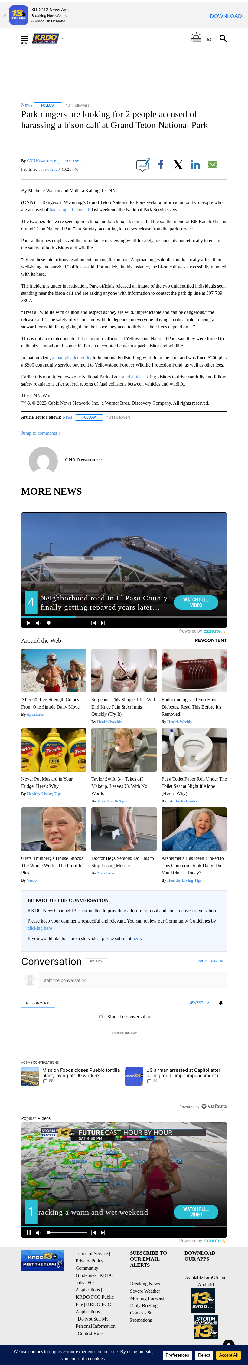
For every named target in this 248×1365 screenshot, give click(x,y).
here (136, 938)
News (67, 417)
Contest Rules (91, 1333)
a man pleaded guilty (72, 357)
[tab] (38, 1003)
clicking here (40, 928)
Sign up (216, 961)
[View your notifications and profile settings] (221, 1003)
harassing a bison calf (70, 209)
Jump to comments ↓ (40, 433)
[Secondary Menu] (29, 38)
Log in (202, 961)
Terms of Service (92, 1253)
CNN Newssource (41, 160)
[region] (124, 1034)
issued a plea (130, 376)
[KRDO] (47, 38)
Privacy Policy (89, 1260)
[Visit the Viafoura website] (214, 1106)
